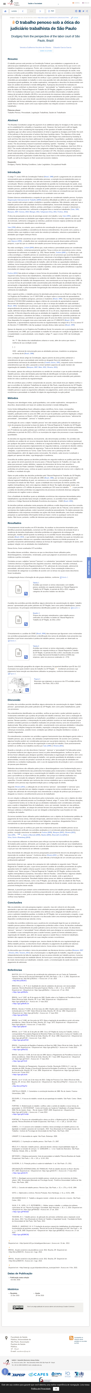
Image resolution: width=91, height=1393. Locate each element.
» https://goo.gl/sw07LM (20, 1040)
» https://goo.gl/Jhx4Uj (19, 1015)
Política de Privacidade (41, 1389)
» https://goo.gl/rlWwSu (20, 992)
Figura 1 (13, 674)
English (86, 3)
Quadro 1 (76, 608)
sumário (14, 11)
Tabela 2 (13, 641)
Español (77, 3)
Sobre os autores (46, 51)
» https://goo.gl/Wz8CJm (20, 1003)
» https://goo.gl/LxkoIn (19, 1074)
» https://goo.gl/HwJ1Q (20, 1049)
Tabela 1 (64, 577)
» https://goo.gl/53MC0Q (20, 1234)
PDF (52, 11)
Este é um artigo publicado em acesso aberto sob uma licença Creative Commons (50, 1306)
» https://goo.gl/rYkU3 (19, 1061)
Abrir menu (5, 4)
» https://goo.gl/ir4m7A (20, 1173)
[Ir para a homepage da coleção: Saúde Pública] (10, 3)
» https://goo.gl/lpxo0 (19, 1026)
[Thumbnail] (19, 685)
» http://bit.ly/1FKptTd (19, 1086)
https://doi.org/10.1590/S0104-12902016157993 (53, 17)
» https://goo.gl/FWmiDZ (20, 1212)
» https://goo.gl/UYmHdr (20, 1114)
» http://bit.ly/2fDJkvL (19, 980)
